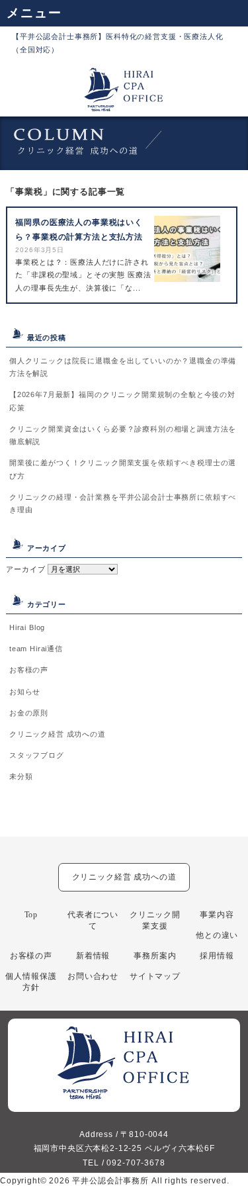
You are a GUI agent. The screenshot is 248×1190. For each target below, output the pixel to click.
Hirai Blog (27, 627)
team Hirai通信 (36, 649)
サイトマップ (155, 976)
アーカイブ (25, 569)
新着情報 (93, 955)
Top (31, 914)
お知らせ (24, 692)
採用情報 (216, 955)
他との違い (217, 935)
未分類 (21, 776)
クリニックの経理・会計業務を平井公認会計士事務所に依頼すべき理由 (122, 503)
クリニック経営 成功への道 (57, 734)
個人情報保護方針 (30, 982)
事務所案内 (155, 955)
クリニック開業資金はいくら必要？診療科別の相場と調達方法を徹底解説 (122, 435)
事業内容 (216, 914)
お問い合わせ (92, 976)
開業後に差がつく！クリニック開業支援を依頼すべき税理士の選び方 (122, 469)
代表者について (92, 920)
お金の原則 (28, 713)
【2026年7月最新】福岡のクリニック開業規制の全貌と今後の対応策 (122, 400)
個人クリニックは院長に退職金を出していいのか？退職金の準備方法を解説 (122, 367)
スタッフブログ (36, 755)
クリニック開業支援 (155, 920)
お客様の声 (28, 670)
